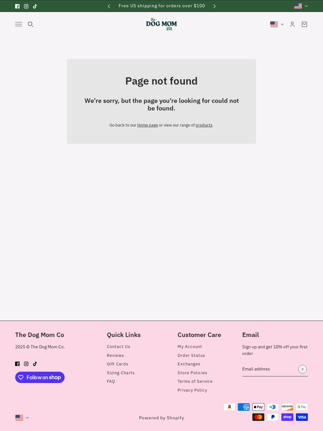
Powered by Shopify (161, 418)
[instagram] (26, 6)
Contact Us (118, 346)
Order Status (191, 355)
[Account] (292, 24)
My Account (190, 346)
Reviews (115, 355)
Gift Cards (117, 364)
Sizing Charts (121, 372)
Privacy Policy (192, 390)
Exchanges (189, 364)
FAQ (111, 381)
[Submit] (302, 369)
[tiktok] (35, 6)
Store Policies (192, 372)
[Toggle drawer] (18, 24)
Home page (147, 125)
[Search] (30, 24)
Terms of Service (195, 381)
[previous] (108, 6)
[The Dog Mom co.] (161, 24)
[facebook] (17, 6)
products (204, 125)
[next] (214, 6)
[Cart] (304, 24)
